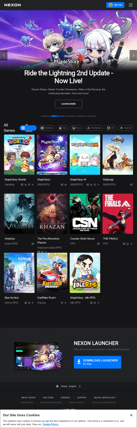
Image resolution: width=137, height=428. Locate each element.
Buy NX (118, 5)
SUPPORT (82, 398)
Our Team (48, 398)
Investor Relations (51, 402)
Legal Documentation (104, 402)
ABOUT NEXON (28, 398)
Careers (65, 398)
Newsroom (27, 402)
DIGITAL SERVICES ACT (105, 398)
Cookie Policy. (51, 424)
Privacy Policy (77, 402)
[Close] (131, 415)
